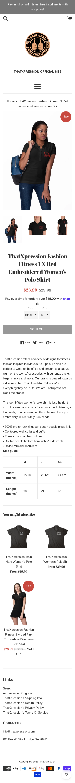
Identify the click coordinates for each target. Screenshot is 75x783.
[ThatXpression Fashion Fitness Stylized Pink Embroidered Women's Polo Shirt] (19, 602)
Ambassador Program (17, 693)
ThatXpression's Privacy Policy (23, 707)
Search (7, 688)
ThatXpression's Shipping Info (22, 698)
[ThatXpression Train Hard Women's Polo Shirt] (19, 537)
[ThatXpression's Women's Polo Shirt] (56, 537)
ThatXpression (47, 761)
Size (44, 308)
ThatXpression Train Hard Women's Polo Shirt (19, 561)
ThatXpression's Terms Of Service (25, 712)
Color (31, 308)
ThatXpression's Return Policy (23, 703)
